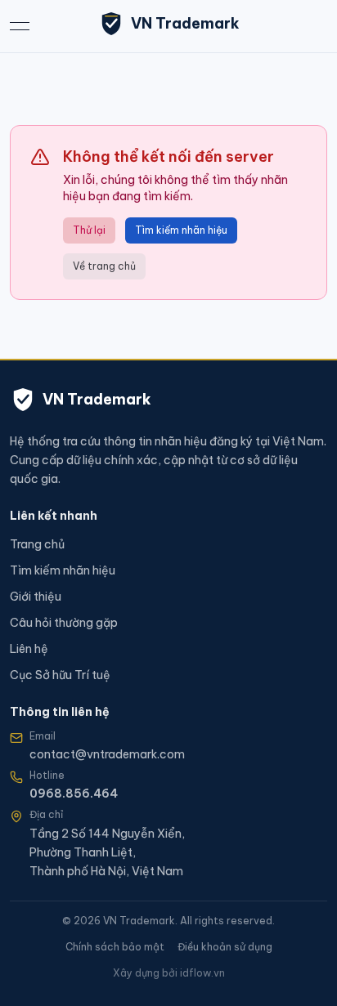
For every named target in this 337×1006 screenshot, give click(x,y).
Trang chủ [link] (37, 544)
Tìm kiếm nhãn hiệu (181, 230)
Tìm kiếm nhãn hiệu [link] (62, 570)
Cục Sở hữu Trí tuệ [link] (60, 675)
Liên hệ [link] (29, 649)
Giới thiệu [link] (35, 596)
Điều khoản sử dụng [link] (224, 947)
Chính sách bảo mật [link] (114, 947)
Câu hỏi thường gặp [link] (64, 622)
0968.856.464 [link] (73, 793)
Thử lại (89, 230)
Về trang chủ (104, 266)
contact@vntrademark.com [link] (107, 754)
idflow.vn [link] (202, 973)
